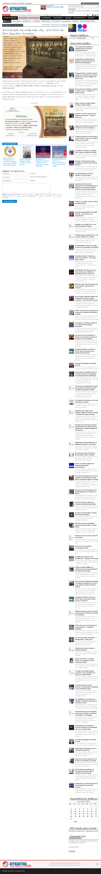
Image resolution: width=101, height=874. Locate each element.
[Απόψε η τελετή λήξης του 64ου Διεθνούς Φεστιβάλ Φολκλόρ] (71, 206)
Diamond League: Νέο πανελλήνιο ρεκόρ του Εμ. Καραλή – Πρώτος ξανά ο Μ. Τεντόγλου (86, 286)
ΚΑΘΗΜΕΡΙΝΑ (46, 18)
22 (91, 813)
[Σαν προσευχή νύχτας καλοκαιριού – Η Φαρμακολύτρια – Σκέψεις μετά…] (71, 642)
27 (83, 816)
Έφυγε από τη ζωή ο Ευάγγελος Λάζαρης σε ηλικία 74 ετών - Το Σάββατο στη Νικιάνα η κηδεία (36, 15)
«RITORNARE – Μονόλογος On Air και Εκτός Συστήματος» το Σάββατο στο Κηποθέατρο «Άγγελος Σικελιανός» (85, 271)
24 (71, 816)
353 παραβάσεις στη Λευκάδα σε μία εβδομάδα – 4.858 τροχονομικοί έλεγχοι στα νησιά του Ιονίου (86, 701)
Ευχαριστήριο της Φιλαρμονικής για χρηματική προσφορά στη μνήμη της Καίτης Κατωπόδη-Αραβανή (10, 161)
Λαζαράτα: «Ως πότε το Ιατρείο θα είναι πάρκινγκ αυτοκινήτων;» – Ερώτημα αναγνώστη (85, 115)
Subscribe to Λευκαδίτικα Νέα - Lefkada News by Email (83, 831)
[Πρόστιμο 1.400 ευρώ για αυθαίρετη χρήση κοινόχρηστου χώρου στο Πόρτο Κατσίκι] (71, 527)
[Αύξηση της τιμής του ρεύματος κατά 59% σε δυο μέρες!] (71, 539)
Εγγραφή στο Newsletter (77, 837)
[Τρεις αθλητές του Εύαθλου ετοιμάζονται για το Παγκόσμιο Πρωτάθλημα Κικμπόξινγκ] (71, 327)
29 (91, 816)
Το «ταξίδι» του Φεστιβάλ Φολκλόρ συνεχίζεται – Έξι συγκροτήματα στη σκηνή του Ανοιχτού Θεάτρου (85, 672)
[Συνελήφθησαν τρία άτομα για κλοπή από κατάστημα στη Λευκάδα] (71, 404)
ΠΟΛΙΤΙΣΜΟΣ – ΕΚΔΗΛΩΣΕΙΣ (29, 18)
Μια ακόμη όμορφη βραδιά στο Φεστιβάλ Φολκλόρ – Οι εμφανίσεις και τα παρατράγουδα (86, 213)
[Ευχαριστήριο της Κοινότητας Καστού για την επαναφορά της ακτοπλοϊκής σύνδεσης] (71, 788)
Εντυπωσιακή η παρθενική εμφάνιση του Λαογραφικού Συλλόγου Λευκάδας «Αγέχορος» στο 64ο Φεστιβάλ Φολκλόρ (86, 298)
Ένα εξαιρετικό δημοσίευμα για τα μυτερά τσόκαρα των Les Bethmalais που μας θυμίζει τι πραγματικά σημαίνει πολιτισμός (86, 477)
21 (87, 813)
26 (79, 816)
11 (75, 811)
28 (87, 816)
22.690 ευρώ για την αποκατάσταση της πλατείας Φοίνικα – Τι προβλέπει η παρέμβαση (86, 627)
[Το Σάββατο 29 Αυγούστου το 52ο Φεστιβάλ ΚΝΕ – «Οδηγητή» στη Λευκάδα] (71, 561)
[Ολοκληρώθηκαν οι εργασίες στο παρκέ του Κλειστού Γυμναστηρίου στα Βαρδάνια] (71, 249)
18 (75, 813)
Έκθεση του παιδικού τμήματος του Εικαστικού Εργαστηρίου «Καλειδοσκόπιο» (84, 465)
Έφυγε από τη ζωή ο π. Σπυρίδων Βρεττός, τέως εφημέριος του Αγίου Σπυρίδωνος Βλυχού (84, 660)
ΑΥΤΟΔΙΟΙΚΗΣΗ (16, 21)
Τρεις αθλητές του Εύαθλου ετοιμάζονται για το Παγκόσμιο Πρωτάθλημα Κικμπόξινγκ (86, 324)
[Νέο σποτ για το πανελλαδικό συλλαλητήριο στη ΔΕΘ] (71, 550)
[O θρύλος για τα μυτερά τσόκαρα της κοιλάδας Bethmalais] (71, 652)
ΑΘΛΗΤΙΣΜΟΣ (58, 18)
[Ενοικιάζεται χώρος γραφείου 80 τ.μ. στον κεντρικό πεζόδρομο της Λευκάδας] (71, 239)
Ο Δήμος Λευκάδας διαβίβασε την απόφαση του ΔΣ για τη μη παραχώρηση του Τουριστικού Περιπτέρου (86, 569)
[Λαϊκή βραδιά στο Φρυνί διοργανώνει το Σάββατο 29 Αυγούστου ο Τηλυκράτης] (71, 446)
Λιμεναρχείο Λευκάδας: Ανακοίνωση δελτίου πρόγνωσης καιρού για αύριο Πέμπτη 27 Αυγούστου (85, 599)
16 (96, 811)
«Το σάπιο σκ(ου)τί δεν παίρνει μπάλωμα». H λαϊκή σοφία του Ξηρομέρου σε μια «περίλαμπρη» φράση (86, 686)
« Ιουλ (75, 821)
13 (83, 811)
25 (75, 816)
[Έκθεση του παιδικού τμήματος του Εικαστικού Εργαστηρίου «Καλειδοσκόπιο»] (71, 468)
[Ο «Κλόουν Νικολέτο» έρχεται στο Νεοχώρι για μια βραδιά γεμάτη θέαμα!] (71, 506)
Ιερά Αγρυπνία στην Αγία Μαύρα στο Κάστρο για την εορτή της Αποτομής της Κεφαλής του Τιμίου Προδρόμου (86, 337)
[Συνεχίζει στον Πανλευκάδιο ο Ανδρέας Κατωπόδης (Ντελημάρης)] (71, 517)
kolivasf (65, 25)
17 (71, 813)
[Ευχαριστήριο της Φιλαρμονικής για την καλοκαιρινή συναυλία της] (71, 752)
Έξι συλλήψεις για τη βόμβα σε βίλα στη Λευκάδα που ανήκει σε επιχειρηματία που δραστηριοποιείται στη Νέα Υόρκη (86, 373)
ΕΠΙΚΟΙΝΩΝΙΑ (6, 3)
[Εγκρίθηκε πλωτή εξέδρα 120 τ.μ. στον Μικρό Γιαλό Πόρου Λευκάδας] (71, 228)
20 (83, 813)
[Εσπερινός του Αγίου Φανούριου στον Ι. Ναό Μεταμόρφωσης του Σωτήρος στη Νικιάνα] (71, 494)
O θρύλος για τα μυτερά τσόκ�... (55, 7)
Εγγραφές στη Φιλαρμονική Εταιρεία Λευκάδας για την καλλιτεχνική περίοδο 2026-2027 (42, 162)
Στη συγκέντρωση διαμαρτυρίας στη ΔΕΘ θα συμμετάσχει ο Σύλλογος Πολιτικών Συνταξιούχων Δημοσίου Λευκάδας (86, 388)
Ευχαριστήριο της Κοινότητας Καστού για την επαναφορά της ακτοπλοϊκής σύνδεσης (86, 785)
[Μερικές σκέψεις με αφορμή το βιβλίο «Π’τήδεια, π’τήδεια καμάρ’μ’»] (71, 107)
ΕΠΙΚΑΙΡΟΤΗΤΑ (26, 21)
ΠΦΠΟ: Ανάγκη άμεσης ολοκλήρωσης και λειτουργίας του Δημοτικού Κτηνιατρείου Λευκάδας (86, 312)
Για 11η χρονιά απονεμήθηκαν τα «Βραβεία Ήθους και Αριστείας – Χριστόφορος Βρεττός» (84, 48)
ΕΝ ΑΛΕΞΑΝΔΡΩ (66, 21)
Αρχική (8, 21)
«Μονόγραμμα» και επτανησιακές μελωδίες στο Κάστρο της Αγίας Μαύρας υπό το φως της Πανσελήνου (86, 727)
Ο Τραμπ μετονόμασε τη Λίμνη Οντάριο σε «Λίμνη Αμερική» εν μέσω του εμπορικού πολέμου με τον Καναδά (86, 138)
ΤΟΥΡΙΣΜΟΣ (36, 21)
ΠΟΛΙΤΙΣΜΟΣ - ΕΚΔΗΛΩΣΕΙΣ (50, 25)
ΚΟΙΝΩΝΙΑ (75, 21)
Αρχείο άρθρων (73, 38)
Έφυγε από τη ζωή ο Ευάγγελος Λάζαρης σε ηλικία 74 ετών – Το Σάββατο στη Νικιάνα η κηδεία (86, 90)
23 (96, 813)
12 (79, 811)
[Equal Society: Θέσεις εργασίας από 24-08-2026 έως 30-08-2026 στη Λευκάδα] (71, 763)
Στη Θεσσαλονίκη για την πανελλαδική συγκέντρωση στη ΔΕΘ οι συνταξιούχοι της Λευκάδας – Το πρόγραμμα (86, 713)
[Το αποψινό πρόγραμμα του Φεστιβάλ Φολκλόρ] (71, 367)
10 (71, 811)
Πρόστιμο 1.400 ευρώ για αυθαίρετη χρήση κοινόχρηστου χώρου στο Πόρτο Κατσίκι (86, 525)
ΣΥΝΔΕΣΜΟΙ (28, 3)
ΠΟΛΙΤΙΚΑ (91, 18)
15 (91, 811)
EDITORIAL (14, 3)
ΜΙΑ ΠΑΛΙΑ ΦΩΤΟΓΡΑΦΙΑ (87, 21)
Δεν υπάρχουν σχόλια (86, 54)
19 (79, 813)
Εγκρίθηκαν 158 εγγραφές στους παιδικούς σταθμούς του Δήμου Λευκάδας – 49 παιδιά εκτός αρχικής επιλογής (86, 412)
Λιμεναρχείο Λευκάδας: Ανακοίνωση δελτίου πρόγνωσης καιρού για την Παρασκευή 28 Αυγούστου (85, 351)
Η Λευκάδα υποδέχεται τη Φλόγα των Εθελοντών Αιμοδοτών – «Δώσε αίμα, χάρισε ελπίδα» (59, 162)
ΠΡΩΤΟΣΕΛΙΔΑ (56, 21)
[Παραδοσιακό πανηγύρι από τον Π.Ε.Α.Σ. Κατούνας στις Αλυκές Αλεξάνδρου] (71, 130)
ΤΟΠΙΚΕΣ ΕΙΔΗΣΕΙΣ (10, 18)
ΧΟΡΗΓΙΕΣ (21, 3)
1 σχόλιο (86, 156)
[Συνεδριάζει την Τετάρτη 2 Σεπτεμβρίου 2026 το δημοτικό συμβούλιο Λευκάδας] (71, 155)
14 (87, 811)
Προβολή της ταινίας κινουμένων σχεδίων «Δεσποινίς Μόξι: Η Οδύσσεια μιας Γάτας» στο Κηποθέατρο (86, 613)
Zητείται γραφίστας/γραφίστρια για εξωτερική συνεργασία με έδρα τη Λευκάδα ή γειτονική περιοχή (84, 771)
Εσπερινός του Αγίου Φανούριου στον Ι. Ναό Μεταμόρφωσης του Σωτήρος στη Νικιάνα (86, 491)
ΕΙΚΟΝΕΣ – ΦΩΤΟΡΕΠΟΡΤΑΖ (75, 18)
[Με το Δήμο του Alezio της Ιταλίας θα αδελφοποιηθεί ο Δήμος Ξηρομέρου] (71, 457)
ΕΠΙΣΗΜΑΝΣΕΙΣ (50, 5)
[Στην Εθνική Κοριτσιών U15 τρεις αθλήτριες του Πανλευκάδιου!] (71, 177)
